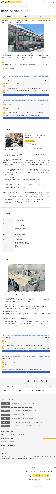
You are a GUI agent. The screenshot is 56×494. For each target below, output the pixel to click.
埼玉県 (31, 390)
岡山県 (19, 422)
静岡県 (15, 414)
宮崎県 (30, 425)
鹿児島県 (34, 425)
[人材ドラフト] (11, 1)
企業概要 (26, 16)
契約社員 (9, 448)
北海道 (12, 403)
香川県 (34, 422)
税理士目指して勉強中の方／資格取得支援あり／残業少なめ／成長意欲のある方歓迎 (25, 335)
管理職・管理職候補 (5, 458)
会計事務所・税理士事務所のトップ (7, 6)
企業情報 (9, 16)
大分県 (26, 425)
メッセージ (42, 16)
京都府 (15, 418)
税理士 (2, 434)
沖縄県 (38, 425)
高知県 (41, 422)
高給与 (12, 458)
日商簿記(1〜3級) (20, 434)
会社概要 (26, 467)
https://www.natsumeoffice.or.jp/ (21, 228)
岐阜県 (12, 414)
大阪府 (19, 418)
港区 (22, 6)
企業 (8, 441)
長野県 (30, 407)
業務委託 (27, 448)
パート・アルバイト (18, 448)
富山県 (15, 407)
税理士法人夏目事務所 (28, 6)
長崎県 (19, 425)
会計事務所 (3, 441)
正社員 (3, 448)
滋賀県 (12, 418)
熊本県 (23, 425)
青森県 (15, 403)
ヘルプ (21, 467)
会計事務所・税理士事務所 (34, 456)
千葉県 (35, 390)
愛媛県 (37, 422)
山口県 (26, 422)
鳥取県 (12, 422)
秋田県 (26, 403)
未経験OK (20, 458)
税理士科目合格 (13, 434)
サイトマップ (39, 467)
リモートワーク (4, 456)
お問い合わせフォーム (38, 480)
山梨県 (26, 407)
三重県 (23, 414)
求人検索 (42, 2)
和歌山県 (31, 418)
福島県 (34, 403)
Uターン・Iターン (13, 456)
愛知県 (19, 414)
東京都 (16, 6)
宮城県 (23, 403)
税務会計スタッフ (7, 80)
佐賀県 (15, 425)
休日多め (26, 456)
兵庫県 (23, 418)
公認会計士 (7, 434)
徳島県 (30, 422)
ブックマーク (51, 2)
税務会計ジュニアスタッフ (9, 104)
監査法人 (12, 441)
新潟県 (12, 407)
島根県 (15, 422)
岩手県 (19, 403)
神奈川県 (43, 390)
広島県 (23, 422)
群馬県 (28, 390)
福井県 (23, 407)
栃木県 (24, 390)
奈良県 (26, 418)
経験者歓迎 (25, 458)
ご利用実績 (33, 467)
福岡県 (12, 425)
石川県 (19, 407)
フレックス (20, 456)
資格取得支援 (32, 458)
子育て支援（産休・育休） (47, 456)
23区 (19, 6)
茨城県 (20, 390)
